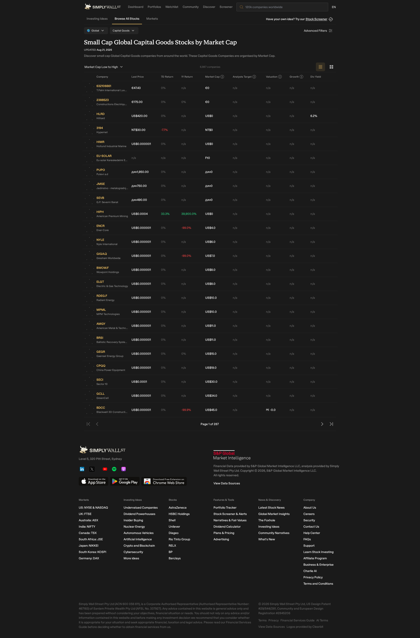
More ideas (131, 558)
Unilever (174, 526)
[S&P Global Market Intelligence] (232, 455)
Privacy (273, 620)
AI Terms (322, 620)
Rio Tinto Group (179, 539)
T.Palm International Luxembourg (112, 90)
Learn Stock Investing (318, 552)
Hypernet (102, 132)
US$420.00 (139, 116)
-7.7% (164, 130)
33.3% (165, 214)
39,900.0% (188, 214)
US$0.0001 (139, 382)
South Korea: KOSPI (92, 552)
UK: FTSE (85, 514)
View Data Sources (227, 483)
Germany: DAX (89, 558)
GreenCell (102, 398)
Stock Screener (316, 19)
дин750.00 (139, 186)
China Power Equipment (110, 370)
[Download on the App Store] (93, 481)
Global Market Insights (274, 514)
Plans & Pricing (224, 533)
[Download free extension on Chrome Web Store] (164, 481)
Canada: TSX (88, 533)
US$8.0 (210, 270)
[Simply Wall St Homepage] (102, 6)
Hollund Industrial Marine (111, 146)
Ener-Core (102, 230)
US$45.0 (211, 410)
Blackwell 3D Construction (112, 412)
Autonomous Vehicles (139, 533)
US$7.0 (210, 256)
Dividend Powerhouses (139, 514)
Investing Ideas (97, 19)
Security (309, 520)
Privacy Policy (313, 577)
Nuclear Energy (134, 526)
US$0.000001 (141, 144)
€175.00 (137, 102)
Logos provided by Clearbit (305, 627)
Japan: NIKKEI (88, 546)
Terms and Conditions (318, 584)
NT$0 (209, 130)
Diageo (173, 533)
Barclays (175, 558)
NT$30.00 (138, 130)
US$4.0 (210, 228)
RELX (172, 546)
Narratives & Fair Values (230, 520)
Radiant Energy (105, 300)
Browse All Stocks (127, 19)
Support (309, 546)
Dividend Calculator (227, 526)
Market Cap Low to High (101, 67)
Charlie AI (310, 571)
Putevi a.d (102, 174)
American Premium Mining (112, 216)
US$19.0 (211, 368)
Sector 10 (101, 384)
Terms (262, 620)
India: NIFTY (87, 526)
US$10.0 (211, 298)
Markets (152, 19)
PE (267, 409)
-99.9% (186, 410)
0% (163, 88)
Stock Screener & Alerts (230, 514)
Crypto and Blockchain (139, 546)
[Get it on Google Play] (125, 481)
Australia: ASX (88, 520)
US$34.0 (211, 396)
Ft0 (207, 158)
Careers (309, 514)
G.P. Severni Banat (107, 202)
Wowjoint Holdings (107, 272)
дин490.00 (139, 200)
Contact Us (311, 526)
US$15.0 (211, 354)
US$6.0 (210, 242)
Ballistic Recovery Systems (112, 342)
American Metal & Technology (112, 328)
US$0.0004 (139, 214)
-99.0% (186, 228)
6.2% (313, 116)
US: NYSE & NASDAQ (93, 507)
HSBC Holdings (179, 514)
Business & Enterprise (318, 565)
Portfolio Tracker (225, 507)
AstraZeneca (178, 507)
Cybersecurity (133, 552)
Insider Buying (133, 520)
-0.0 (271, 410)
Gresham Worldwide (108, 258)
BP (171, 552)
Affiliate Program (315, 558)
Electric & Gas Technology (112, 286)
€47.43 (136, 88)
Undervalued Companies (141, 507)
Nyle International (106, 244)
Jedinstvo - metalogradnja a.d (112, 188)
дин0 (209, 172)
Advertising (221, 539)
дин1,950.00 (140, 172)
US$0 (209, 116)
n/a (183, 88)
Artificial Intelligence (138, 539)
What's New (266, 539)
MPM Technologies (108, 314)
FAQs (307, 539)
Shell (172, 520)
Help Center (311, 533)
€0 (207, 88)
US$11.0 (210, 326)
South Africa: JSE (91, 539)
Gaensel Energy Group (109, 356)
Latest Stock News (271, 507)
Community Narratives (273, 533)
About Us (309, 507)
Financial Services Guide (297, 620)
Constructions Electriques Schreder (112, 104)
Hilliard (100, 118)
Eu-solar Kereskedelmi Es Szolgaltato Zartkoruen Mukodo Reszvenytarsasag (112, 160)
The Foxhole (266, 520)
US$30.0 (211, 382)
